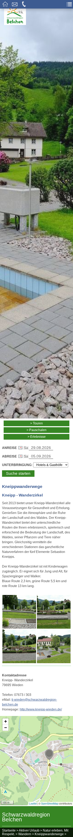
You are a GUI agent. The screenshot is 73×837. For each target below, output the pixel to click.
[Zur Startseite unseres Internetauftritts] (15, 24)
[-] (19, 612)
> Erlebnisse (37, 436)
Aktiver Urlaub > (30, 830)
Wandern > (26, 834)
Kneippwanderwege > (50, 834)
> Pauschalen (36, 430)
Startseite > (10, 830)
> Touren (36, 423)
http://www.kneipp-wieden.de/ (41, 709)
